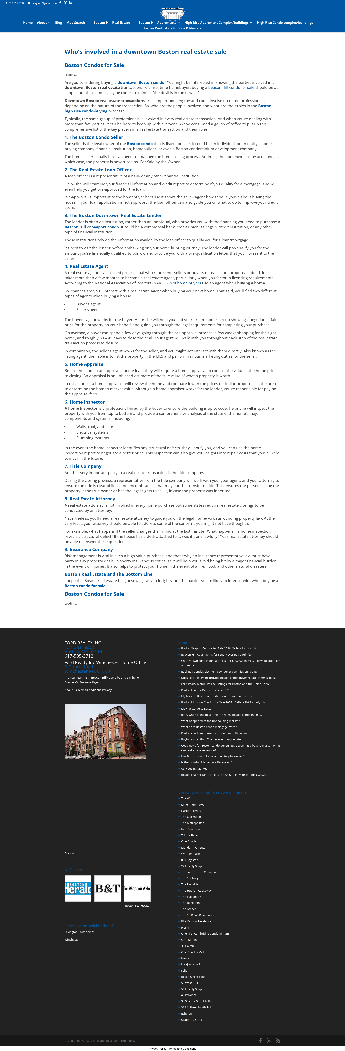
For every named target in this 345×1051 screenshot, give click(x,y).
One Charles (189, 841)
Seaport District (191, 1020)
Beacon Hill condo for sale (231, 87)
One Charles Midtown (195, 952)
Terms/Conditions (89, 690)
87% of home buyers (182, 282)
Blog (58, 23)
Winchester (73, 939)
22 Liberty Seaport (193, 866)
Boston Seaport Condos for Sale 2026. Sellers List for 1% (218, 648)
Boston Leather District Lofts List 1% (205, 690)
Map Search (75, 23)
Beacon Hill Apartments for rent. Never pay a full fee (216, 654)
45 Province (189, 995)
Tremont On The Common (198, 872)
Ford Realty (127, 1041)
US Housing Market (194, 768)
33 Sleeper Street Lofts (196, 1001)
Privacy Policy (157, 1048)
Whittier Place (190, 854)
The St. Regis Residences (197, 915)
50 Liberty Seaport (193, 989)
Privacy (107, 690)
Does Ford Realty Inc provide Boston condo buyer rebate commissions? (228, 678)
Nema (185, 958)
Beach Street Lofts (193, 977)
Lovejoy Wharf (190, 964)
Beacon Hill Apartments (157, 23)
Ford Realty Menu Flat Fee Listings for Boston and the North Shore (225, 684)
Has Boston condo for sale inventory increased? (213, 756)
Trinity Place (189, 835)
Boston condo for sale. (85, 585)
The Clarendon (191, 817)
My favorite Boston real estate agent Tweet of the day (217, 696)
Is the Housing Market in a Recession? (206, 762)
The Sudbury (189, 878)
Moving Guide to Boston (197, 708)
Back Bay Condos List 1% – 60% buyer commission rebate (219, 671)
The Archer (188, 909)
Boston (69, 853)
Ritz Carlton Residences (197, 921)
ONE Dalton (189, 940)
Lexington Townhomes (80, 932)
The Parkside (189, 884)
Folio (184, 970)
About (42, 23)
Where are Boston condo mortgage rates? (209, 727)
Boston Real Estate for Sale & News (170, 28)
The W (185, 798)
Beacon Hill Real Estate (111, 23)
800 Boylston (189, 860)
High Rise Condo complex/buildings (285, 23)
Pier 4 (185, 927)
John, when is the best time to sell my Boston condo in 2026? (221, 715)
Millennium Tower (193, 804)
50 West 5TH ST (191, 983)
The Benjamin (190, 903)
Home (28, 23)
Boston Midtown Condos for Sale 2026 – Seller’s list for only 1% (223, 702)
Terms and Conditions (182, 1048)
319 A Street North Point (197, 1007)
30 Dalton (187, 946)
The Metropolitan (192, 823)
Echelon (186, 1013)
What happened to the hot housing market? (210, 721)
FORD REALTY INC (83, 643)
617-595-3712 (16, 3)
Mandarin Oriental (193, 847)
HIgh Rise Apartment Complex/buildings (217, 23)
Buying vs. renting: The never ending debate (211, 739)
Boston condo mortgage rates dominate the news (214, 733)
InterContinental (192, 829)
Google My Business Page (82, 682)
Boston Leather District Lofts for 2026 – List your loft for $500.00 (223, 775)
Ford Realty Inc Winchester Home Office (105, 662)
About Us (71, 690)
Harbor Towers (191, 811)
